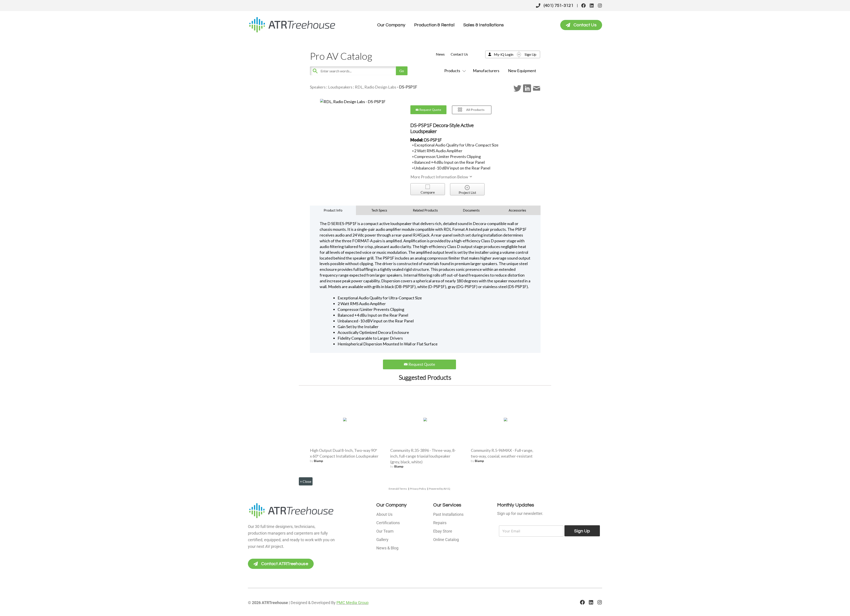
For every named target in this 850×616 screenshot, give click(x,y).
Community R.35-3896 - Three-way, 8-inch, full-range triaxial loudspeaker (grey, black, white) (423, 456)
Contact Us (459, 54)
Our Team (385, 531)
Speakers (318, 87)
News (440, 54)
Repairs (439, 522)
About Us (384, 514)
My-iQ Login (503, 54)
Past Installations (448, 514)
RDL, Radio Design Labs (375, 87)
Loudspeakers (340, 87)
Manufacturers (486, 70)
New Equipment (522, 70)
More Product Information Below (439, 176)
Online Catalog (446, 539)
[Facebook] (583, 5)
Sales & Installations (483, 25)
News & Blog (387, 548)
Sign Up (530, 54)
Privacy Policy (418, 488)
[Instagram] (600, 5)
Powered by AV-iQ (439, 488)
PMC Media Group (352, 602)
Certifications (388, 522)
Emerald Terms (398, 488)
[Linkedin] (591, 5)
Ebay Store (442, 531)
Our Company (391, 25)
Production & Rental (434, 25)
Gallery (382, 539)
